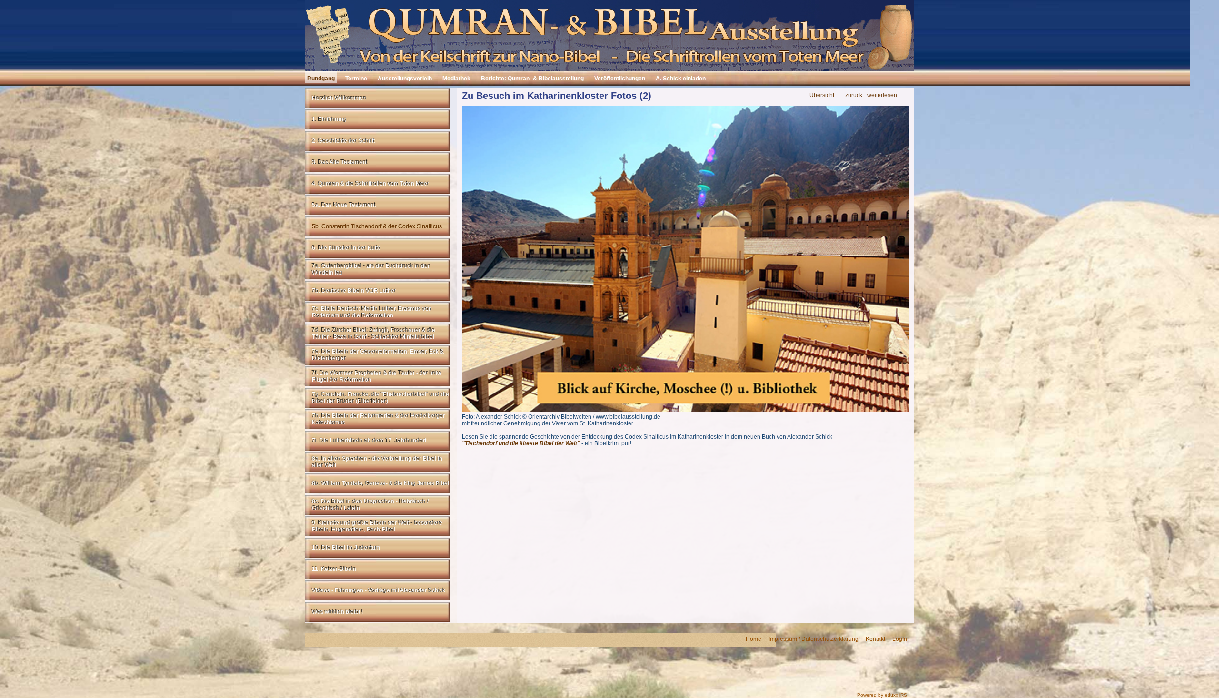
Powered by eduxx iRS (882, 695)
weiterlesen (882, 95)
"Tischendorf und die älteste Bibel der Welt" (521, 443)
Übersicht (821, 95)
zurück (853, 95)
